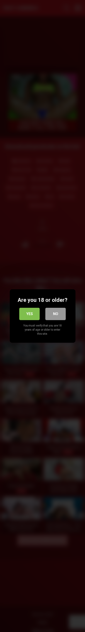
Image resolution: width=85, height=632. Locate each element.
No (55, 314)
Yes (29, 314)
